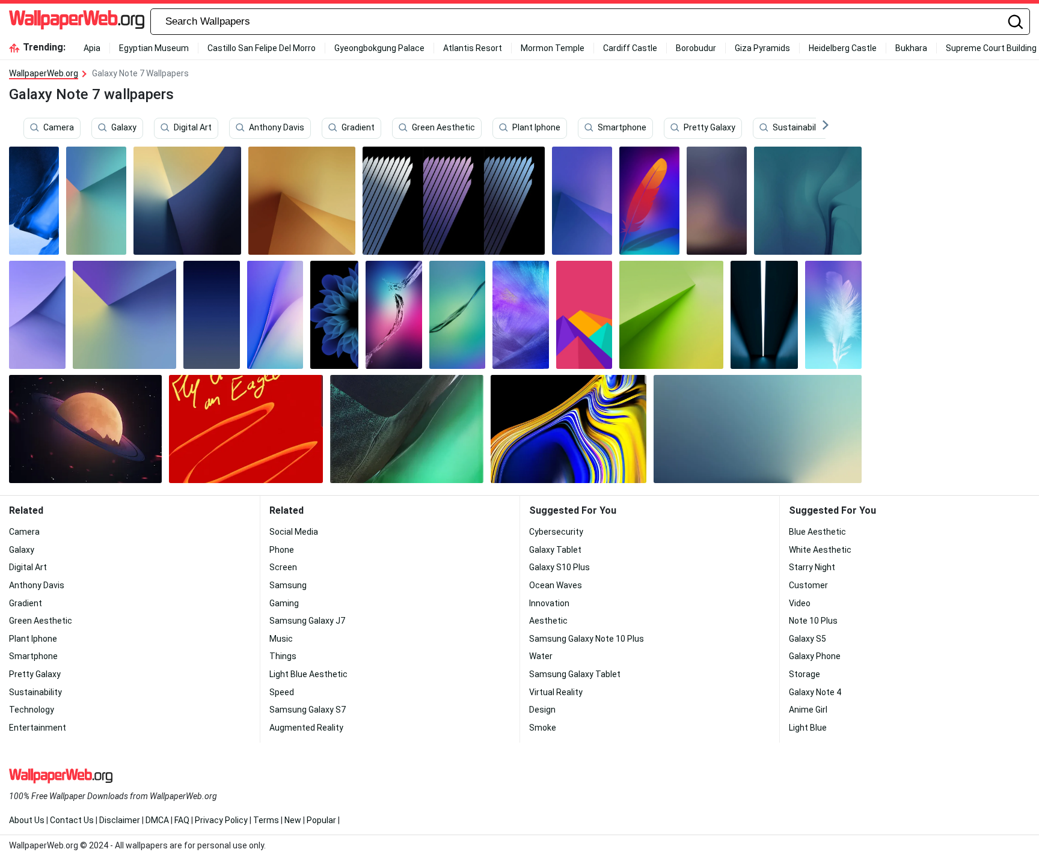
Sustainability (799, 128)
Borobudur (696, 48)
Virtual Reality (556, 692)
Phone (281, 550)
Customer (808, 585)
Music (281, 638)
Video (800, 603)
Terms (266, 820)
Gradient (358, 128)
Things (282, 656)
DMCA (157, 820)
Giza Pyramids (762, 48)
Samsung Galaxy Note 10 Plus (586, 638)
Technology (31, 709)
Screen (283, 567)
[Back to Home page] (76, 21)
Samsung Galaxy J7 (307, 620)
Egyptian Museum (154, 48)
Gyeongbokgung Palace (379, 48)
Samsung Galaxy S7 (307, 709)
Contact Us (72, 820)
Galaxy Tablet (555, 550)
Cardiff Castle (630, 48)
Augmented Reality (306, 727)
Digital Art (193, 128)
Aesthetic (548, 620)
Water (541, 656)
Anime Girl (808, 709)
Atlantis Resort (472, 48)
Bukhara (911, 48)
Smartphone (622, 128)
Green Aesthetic (443, 128)
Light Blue (808, 727)
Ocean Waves (555, 585)
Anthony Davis (276, 128)
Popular (321, 820)
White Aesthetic (820, 550)
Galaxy (123, 128)
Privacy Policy (221, 820)
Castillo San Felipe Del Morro (261, 48)
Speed (281, 692)
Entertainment (37, 727)
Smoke (542, 727)
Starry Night (812, 567)
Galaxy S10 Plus (559, 567)
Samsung (288, 585)
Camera (58, 128)
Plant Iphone (536, 128)
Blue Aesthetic (817, 532)
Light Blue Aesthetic (308, 674)
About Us (26, 820)
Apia (92, 48)
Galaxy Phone (815, 656)
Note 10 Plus (813, 620)
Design (542, 709)
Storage (804, 674)
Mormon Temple (552, 48)
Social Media (293, 532)
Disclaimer (119, 820)
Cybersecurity (556, 532)
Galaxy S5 (807, 638)
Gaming (284, 603)
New (292, 820)
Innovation (549, 603)
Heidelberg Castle (843, 48)
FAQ (181, 820)
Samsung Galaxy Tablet (575, 674)
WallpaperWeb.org (43, 73)
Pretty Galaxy (709, 128)
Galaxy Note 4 (815, 692)
